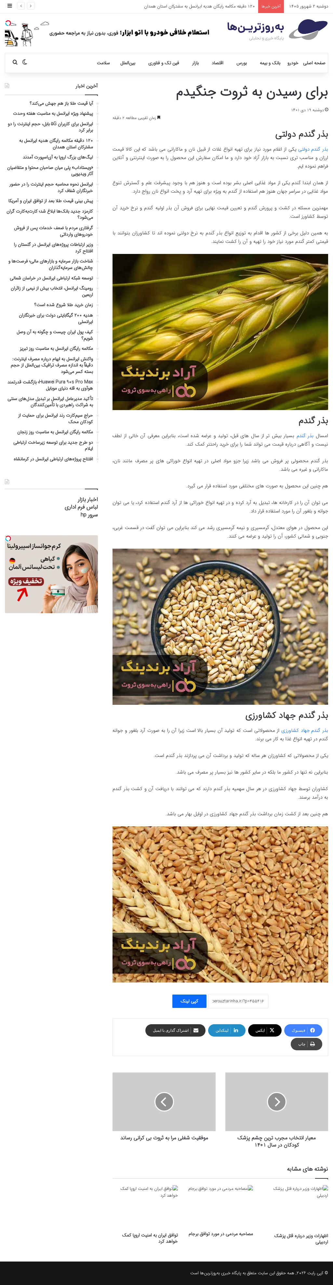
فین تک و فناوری (163, 62)
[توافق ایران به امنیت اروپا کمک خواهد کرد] (145, 1207)
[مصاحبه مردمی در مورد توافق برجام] (220, 1206)
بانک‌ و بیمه (270, 62)
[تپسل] (8, 23)
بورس (241, 62)
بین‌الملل (127, 62)
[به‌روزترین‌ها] (277, 30)
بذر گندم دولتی (313, 149)
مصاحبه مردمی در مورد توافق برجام (221, 1233)
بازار (195, 62)
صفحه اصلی (314, 62)
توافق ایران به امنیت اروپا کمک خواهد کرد (150, 1238)
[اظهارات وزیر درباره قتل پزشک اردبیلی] (295, 1207)
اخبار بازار (88, 499)
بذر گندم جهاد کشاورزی (304, 730)
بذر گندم (305, 436)
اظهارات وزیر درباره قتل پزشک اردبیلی (301, 1239)
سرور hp (89, 514)
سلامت (103, 62)
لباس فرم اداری (81, 507)
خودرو (293, 62)
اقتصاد (217, 62)
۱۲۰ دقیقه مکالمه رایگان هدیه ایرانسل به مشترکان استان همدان (199, 6)
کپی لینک (189, 1001)
